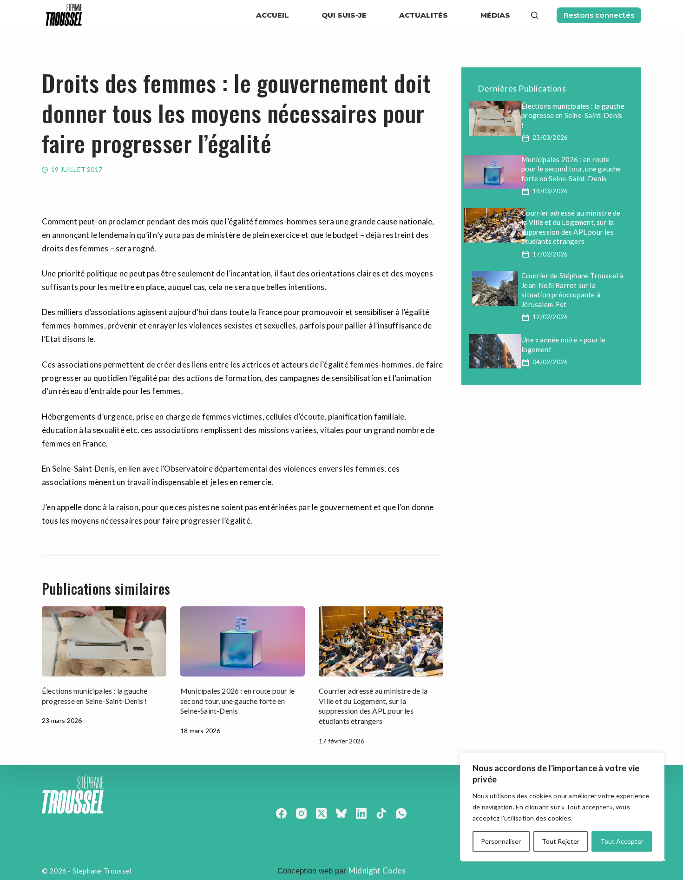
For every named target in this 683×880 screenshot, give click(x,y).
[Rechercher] (534, 15)
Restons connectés (599, 15)
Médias (495, 15)
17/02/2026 (550, 254)
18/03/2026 (550, 191)
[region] (562, 807)
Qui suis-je (344, 15)
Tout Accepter (622, 841)
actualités (423, 15)
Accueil (272, 15)
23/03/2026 (550, 137)
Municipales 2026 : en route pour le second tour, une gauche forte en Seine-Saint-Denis (237, 701)
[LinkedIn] (361, 813)
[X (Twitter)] (321, 813)
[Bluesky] (341, 813)
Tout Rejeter (560, 841)
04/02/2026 (550, 362)
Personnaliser (501, 841)
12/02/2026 (550, 317)
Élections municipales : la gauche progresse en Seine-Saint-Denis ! (572, 115)
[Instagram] (301, 813)
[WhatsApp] (401, 813)
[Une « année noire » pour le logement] (495, 351)
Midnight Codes (377, 870)
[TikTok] (381, 813)
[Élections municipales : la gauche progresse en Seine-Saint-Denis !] (104, 641)
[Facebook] (281, 813)
